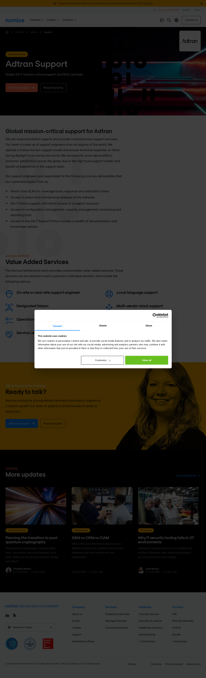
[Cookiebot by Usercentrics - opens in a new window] (155, 315)
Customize (101, 360)
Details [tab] (103, 325)
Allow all (146, 360)
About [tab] (148, 325)
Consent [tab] (57, 326)
